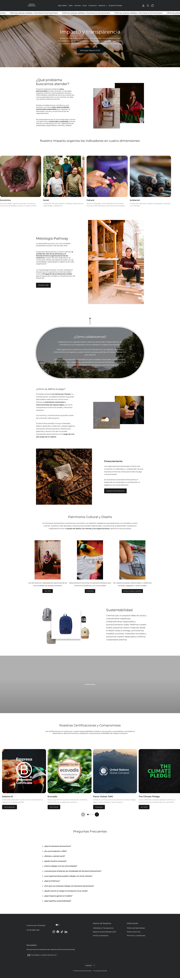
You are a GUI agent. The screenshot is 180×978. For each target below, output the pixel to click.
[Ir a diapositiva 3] (92, 814)
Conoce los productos (115, 491)
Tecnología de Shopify (100, 971)
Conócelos (99, 807)
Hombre (77, 5)
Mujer (84, 5)
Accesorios (93, 5)
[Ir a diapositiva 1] (88, 814)
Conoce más (43, 285)
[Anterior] (83, 814)
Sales (71, 5)
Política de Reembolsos (136, 928)
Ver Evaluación (9, 807)
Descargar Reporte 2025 (90, 50)
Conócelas (90, 591)
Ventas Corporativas (100, 936)
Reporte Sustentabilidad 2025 (104, 932)
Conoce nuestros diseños (132, 591)
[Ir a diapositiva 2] (90, 814)
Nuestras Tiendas (115, 5)
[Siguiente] (97, 814)
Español (89, 965)
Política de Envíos (133, 932)
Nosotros (102, 5)
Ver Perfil (144, 807)
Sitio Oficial (54, 807)
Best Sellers (62, 5)
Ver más (48, 591)
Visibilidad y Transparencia (103, 928)
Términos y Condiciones (136, 936)
